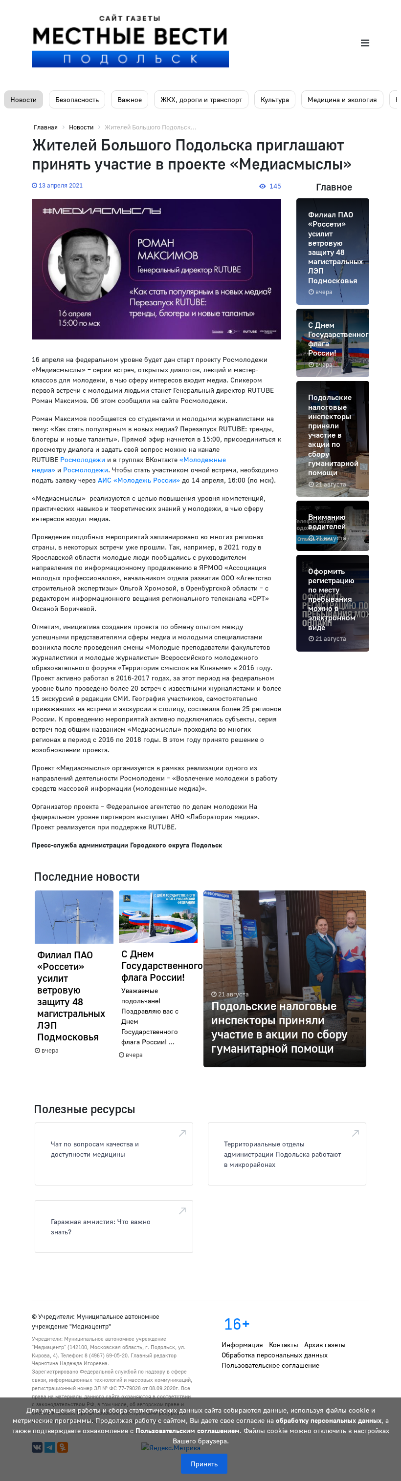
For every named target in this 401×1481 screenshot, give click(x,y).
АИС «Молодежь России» (139, 480)
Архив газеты (325, 1344)
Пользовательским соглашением (187, 1430)
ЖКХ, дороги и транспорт (201, 99)
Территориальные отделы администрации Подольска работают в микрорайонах (282, 1154)
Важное (129, 99)
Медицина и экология (342, 99)
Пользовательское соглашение (270, 1365)
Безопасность (77, 99)
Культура (275, 99)
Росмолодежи (82, 459)
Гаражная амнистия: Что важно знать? (101, 1226)
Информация (242, 1344)
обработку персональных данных (328, 1420)
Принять (204, 1464)
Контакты (283, 1344)
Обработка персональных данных (275, 1355)
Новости (23, 99)
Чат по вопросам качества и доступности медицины (95, 1149)
